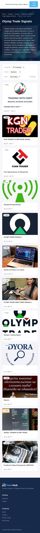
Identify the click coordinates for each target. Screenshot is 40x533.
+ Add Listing (33, 4)
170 (11, 339)
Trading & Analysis (27, 14)
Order (6, 76)
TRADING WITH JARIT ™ (13, 107)
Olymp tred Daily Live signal (14, 270)
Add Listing (5, 520)
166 (12, 273)
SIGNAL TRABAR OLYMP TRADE (15, 432)
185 (11, 306)
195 (14, 111)
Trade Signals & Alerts (9, 16)
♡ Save (6, 84)
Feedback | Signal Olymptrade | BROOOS (18, 465)
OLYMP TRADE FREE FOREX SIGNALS (17, 302)
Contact (4, 515)
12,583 (8, 111)
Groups (15, 4)
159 (11, 371)
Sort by (6, 72)
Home (4, 14)
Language (7, 67)
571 (7, 143)
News (26, 4)
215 (13, 176)
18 (6, 241)
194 (12, 241)
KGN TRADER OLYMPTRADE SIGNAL (17, 139)
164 (7, 176)
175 (11, 404)
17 (6, 273)
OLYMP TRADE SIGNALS (13, 237)
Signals (6, 400)
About (21, 4)
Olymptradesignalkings (12, 204)
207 (13, 143)
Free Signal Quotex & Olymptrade (16, 172)
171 (12, 208)
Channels (9, 4)
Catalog (10, 14)
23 (6, 208)
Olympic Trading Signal (12, 335)
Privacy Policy (6, 518)
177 (11, 469)
